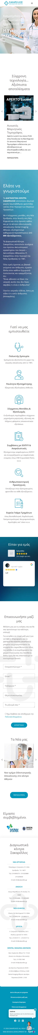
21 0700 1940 (21, 959)
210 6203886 (24, 873)
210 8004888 (16, 898)
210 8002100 (16, 916)
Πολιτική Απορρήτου (13, 717)
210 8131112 (25, 938)
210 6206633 (19, 877)
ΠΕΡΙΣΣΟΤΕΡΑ (12, 158)
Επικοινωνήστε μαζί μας (19, 997)
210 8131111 (16, 938)
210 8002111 (25, 916)
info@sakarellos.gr (21, 880)
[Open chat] (29, 1026)
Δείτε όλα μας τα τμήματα (19, 992)
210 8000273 (16, 873)
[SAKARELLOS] (13, 3)
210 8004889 (25, 898)
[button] (35, 1009)
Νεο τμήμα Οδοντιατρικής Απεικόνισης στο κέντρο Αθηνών (17, 776)
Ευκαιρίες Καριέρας (19, 1002)
